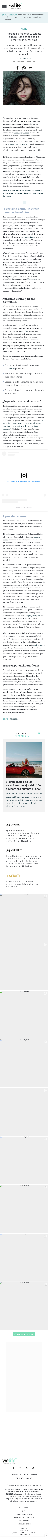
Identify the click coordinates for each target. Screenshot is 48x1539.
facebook (17, 67)
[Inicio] (15, 9)
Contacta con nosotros (24, 1474)
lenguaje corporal (33, 615)
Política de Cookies (24, 1524)
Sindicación (24, 1521)
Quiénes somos (24, 1478)
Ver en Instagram (25, 1334)
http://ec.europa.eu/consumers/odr (26, 1501)
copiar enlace (30, 68)
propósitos (10, 368)
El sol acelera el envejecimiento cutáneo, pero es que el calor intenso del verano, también (25, 17)
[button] (24, 918)
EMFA (24, 1511)
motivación (38, 645)
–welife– (33, 1467)
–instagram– (20, 1467)
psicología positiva (21, 133)
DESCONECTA (22, 733)
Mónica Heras (26, 58)
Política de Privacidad (24, 1517)
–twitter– (26, 1467)
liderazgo (32, 279)
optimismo (30, 237)
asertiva (24, 331)
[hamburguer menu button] (4, 7)
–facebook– (13, 1467)
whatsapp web (24, 68)
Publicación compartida (24, 507)
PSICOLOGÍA (14, 719)
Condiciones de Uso (24, 1514)
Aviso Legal (24, 1508)
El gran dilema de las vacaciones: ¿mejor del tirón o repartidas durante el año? (23, 785)
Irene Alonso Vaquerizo (18, 144)
